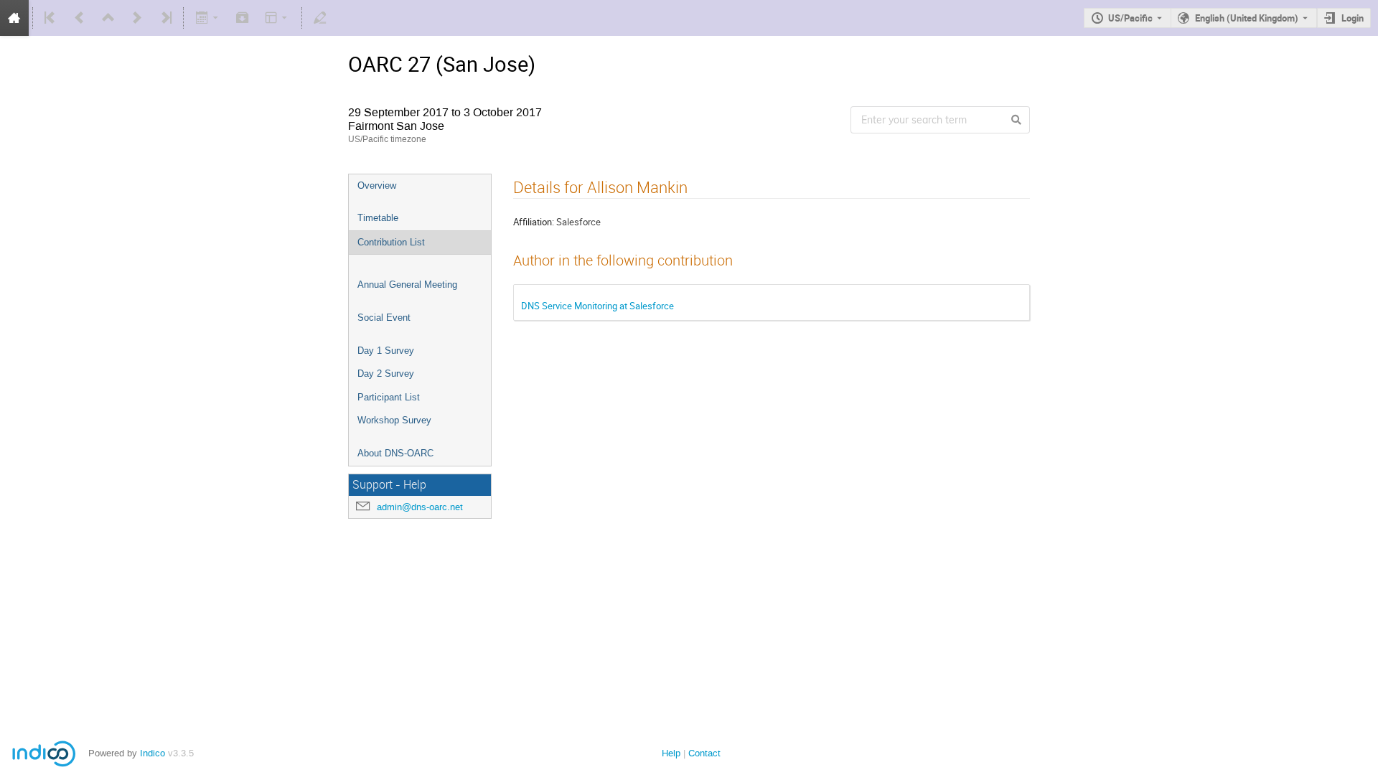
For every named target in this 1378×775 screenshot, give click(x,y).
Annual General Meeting (407, 284)
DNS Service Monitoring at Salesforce (597, 305)
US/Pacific (1130, 17)
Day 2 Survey (385, 373)
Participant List (388, 397)
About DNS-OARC (395, 453)
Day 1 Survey (385, 350)
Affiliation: (533, 221)
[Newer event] (137, 18)
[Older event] (79, 18)
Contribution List (391, 242)
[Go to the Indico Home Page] (14, 18)
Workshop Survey (394, 420)
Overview (376, 185)
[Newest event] (165, 18)
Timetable (377, 217)
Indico (152, 753)
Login (1352, 17)
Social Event (384, 317)
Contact (704, 753)
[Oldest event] (51, 18)
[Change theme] (277, 18)
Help (671, 753)
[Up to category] (108, 18)
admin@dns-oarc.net (420, 507)
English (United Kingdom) (1246, 17)
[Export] (207, 18)
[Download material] (242, 18)
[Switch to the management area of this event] (320, 18)
